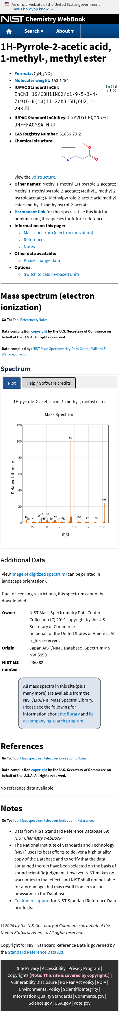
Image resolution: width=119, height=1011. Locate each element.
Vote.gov (82, 1003)
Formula (22, 73)
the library (70, 714)
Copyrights (18, 975)
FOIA (101, 982)
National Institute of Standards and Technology (12, 19)
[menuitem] (9, 31)
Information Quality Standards (42, 996)
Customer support (32, 900)
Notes (29, 246)
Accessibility (54, 968)
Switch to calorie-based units (52, 274)
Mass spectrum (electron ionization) (58, 232)
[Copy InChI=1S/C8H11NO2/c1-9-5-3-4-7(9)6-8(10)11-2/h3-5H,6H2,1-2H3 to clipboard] (26, 109)
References (34, 239)
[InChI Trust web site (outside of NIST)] (111, 91)
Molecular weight (31, 80)
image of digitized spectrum (38, 574)
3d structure (43, 177)
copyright (39, 331)
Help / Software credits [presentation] (49, 383)
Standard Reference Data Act (35, 952)
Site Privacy (28, 968)
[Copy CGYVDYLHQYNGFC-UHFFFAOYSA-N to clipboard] (52, 125)
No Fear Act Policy (77, 982)
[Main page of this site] (9, 31)
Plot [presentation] (12, 383)
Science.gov (40, 1003)
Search (32, 30)
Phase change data (42, 260)
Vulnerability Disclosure (34, 982)
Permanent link (30, 211)
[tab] (12, 383)
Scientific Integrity (80, 989)
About (63, 30)
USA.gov (63, 1003)
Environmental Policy (39, 989)
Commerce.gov (89, 996)
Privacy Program (84, 968)
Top (15, 319)
